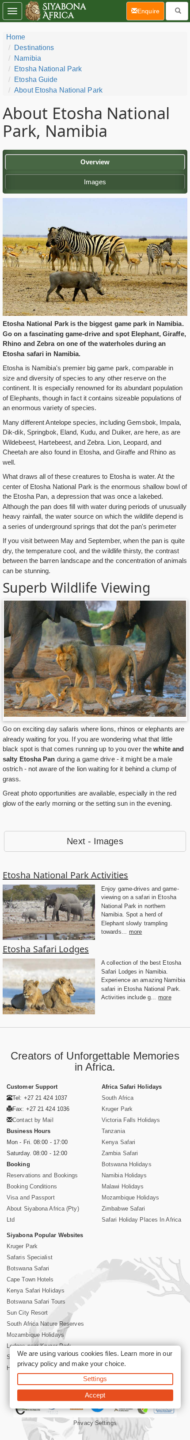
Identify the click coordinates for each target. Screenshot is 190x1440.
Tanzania (113, 1131)
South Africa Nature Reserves (45, 1323)
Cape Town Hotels (30, 1279)
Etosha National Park (48, 69)
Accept (95, 1395)
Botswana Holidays (127, 1164)
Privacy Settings (95, 1423)
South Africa (117, 1098)
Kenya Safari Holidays (36, 1290)
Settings (95, 1378)
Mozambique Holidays (130, 1197)
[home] (55, 11)
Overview (95, 162)
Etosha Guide (35, 79)
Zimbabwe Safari (123, 1208)
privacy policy (37, 1363)
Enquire (150, 11)
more (135, 931)
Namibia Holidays (124, 1175)
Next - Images (95, 841)
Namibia (27, 58)
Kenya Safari (118, 1142)
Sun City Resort (27, 1312)
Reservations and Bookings (42, 1175)
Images (95, 182)
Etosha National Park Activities (65, 875)
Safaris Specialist (30, 1257)
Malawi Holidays (123, 1186)
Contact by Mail (32, 1120)
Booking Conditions (32, 1186)
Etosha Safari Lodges (46, 949)
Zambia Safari (120, 1153)
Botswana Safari (28, 1268)
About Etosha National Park (58, 90)
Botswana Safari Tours (36, 1301)
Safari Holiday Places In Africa (141, 1219)
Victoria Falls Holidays (131, 1120)
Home (15, 37)
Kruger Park (117, 1109)
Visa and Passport (31, 1197)
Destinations (34, 47)
